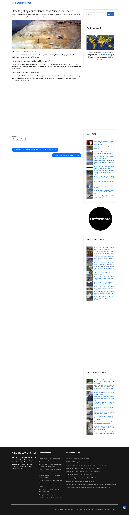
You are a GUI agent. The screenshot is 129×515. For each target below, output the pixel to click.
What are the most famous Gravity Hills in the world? (104, 248)
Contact (114, 509)
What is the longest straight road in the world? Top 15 (104, 182)
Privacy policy (59, 509)
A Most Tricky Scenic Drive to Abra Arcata (66, 155)
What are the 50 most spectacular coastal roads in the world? (104, 278)
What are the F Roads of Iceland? (104, 147)
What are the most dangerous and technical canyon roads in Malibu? (104, 258)
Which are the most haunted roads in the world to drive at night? (104, 172)
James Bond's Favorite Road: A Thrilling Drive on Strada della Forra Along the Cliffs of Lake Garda (104, 387)
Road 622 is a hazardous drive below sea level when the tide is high (104, 398)
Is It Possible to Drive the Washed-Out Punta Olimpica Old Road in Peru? (35, 149)
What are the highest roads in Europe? (104, 186)
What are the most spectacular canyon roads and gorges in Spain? (104, 268)
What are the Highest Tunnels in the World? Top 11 (81, 478)
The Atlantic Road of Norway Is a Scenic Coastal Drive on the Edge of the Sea (104, 417)
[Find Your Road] (100, 42)
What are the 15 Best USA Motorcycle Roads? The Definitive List (104, 298)
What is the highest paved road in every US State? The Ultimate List (104, 191)
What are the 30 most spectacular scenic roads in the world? (104, 288)
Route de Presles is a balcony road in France (104, 393)
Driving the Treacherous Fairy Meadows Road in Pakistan (104, 422)
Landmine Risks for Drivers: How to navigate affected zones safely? (86, 465)
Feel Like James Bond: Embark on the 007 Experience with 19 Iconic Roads (104, 142)
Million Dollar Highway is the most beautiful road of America (104, 412)
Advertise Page (69, 509)
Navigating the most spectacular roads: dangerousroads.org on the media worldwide (91, 484)
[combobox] (97, 14)
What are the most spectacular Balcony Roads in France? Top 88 (104, 293)
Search (110, 14)
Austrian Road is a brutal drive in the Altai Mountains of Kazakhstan (104, 381)
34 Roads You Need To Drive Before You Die (104, 273)
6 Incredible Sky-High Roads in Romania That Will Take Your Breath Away (88, 487)
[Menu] (13, 3)
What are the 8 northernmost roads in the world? (80, 481)
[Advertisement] (46, 173)
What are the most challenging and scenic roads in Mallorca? (84, 468)
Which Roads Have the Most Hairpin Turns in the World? (104, 167)
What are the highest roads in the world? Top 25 (104, 196)
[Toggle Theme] (124, 507)
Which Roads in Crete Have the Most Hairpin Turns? (104, 157)
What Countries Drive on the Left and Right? (79, 474)
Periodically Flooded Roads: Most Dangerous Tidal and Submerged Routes (104, 162)
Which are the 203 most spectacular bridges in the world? (104, 177)
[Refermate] (100, 218)
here (22, 464)
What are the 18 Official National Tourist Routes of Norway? (104, 283)
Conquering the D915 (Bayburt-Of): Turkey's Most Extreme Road (104, 403)
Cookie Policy (99, 509)
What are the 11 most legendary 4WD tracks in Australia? (83, 471)
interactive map (106, 55)
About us (107, 509)
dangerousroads (23, 3)
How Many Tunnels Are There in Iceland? (78, 458)
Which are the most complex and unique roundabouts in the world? (104, 263)
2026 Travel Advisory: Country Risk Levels (78, 462)
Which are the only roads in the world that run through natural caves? (104, 253)
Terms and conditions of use (84, 509)
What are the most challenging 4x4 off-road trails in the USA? (104, 152)
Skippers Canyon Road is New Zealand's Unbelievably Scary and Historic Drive (104, 427)
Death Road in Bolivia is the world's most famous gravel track (104, 432)
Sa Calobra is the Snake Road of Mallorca (104, 408)
